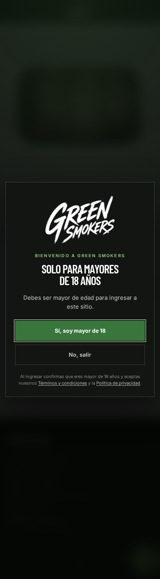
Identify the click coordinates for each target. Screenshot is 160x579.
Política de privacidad (118, 383)
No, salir (80, 354)
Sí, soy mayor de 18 (80, 330)
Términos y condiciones (62, 383)
